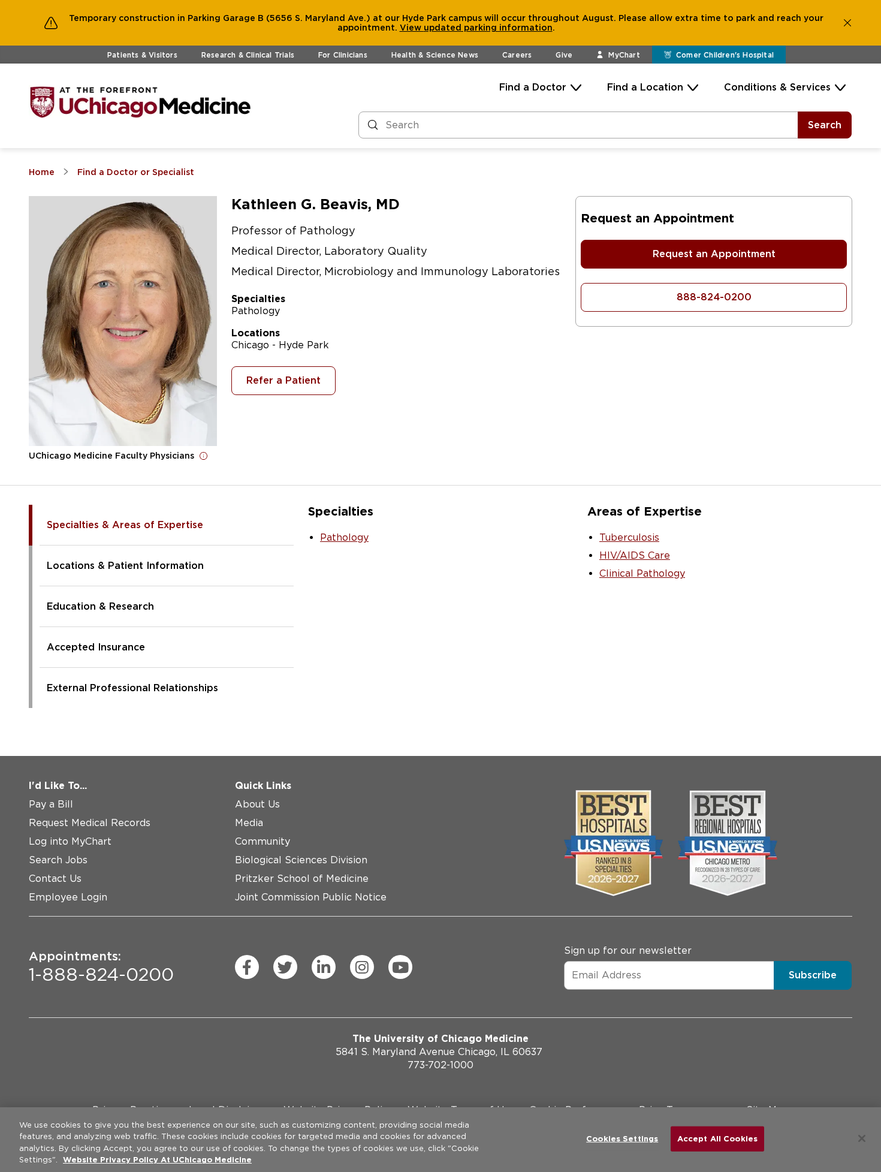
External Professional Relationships (132, 688)
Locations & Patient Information (125, 565)
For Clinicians (342, 54)
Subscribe (813, 975)
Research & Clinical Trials (247, 54)
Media (249, 822)
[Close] (862, 1138)
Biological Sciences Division (301, 860)
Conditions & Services (777, 87)
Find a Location (645, 87)
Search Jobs (58, 860)
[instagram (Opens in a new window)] (362, 967)
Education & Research (100, 606)
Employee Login (68, 897)
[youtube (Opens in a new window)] (400, 967)
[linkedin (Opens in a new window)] (324, 967)
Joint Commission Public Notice (311, 897)
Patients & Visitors (142, 54)
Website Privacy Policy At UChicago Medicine (157, 1159)
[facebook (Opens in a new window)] (247, 967)
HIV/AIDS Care (634, 555)
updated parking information (488, 27)
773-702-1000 (440, 1065)
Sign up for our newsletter (628, 950)
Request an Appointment (714, 254)
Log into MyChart (70, 841)
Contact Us (55, 878)
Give (564, 54)
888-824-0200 (714, 297)
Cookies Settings (622, 1138)
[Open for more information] (204, 455)
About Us (257, 804)
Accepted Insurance (96, 647)
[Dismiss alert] (847, 23)
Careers (517, 54)
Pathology (344, 537)
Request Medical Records (89, 822)
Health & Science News (434, 54)
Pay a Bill (51, 804)
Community (262, 841)
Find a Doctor (532, 87)
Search (824, 125)
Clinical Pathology (642, 573)
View (412, 27)
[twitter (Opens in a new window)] (285, 967)
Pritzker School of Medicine (302, 878)
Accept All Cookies (717, 1138)
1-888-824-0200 (101, 967)
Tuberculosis (629, 537)
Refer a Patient (283, 380)
